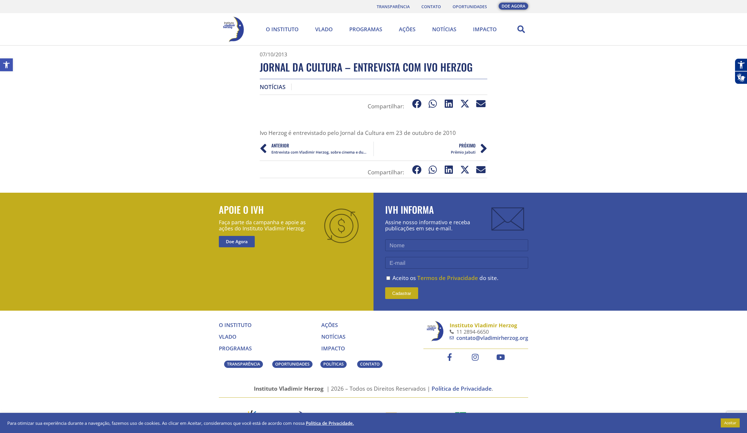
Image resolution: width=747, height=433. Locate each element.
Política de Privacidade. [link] (330, 423)
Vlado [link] (324, 29)
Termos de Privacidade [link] (447, 278)
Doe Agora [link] (237, 241)
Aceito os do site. (445, 278)
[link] (6, 64)
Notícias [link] (444, 29)
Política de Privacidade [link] (462, 388)
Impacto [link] (485, 29)
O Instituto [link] (282, 29)
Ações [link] (407, 29)
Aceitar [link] (730, 422)
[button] (521, 29)
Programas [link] (365, 29)
